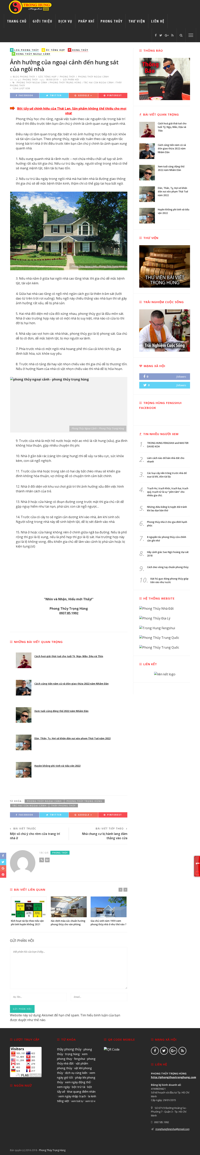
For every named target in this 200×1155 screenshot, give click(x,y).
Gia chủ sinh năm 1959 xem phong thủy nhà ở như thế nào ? (108, 922)
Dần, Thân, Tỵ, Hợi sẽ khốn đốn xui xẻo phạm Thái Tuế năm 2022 (72, 738)
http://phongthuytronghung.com (173, 1077)
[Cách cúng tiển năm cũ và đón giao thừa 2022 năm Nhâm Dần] (23, 688)
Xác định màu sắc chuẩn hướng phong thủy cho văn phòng (68, 922)
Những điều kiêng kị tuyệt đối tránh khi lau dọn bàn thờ (167, 508)
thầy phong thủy (63, 805)
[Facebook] (156, 35)
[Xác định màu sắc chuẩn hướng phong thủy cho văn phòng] (69, 907)
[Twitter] (160, 35)
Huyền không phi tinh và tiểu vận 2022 (57, 765)
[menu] (190, 35)
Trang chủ (17, 21)
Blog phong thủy (24, 76)
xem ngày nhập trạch (72, 1096)
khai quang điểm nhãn (81, 1091)
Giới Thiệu (42, 21)
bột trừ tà (78, 1087)
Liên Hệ (157, 21)
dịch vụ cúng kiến (76, 1073)
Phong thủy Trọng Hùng (65, 82)
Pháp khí (86, 21)
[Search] (181, 35)
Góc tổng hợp (47, 76)
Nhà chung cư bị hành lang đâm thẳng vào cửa (104, 836)
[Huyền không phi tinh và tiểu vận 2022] (23, 770)
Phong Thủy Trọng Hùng (52, 1150)
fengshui (79, 1059)
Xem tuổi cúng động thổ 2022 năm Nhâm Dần (61, 711)
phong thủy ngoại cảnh (32, 82)
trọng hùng (72, 1054)
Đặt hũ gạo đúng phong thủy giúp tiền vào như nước (169, 580)
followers (181, 376)
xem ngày (63, 1087)
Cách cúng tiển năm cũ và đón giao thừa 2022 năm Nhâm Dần (71, 683)
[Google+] (166, 35)
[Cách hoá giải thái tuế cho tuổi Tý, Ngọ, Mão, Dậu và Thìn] (23, 660)
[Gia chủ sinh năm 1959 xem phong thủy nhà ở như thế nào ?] (109, 907)
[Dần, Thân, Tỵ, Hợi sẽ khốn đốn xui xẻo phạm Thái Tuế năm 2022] (23, 742)
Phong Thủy (111, 21)
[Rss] (172, 35)
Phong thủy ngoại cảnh (93, 76)
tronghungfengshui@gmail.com (172, 1129)
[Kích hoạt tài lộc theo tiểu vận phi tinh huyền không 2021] (29, 907)
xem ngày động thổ (78, 1082)
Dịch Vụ (65, 21)
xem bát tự (77, 1101)
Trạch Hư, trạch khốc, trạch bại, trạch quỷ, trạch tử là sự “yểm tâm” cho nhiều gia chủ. (167, 492)
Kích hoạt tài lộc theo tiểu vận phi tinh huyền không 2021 (27, 922)
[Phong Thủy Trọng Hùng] (30, 6)
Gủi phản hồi (71, 79)
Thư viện (137, 21)
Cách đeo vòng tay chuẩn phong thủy (167, 567)
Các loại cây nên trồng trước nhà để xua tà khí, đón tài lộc (167, 474)
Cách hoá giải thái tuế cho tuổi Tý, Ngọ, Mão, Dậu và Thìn (68, 656)
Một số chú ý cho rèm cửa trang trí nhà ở (35, 836)
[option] (29, 911)
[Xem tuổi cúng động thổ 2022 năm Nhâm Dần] (23, 715)
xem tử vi (90, 1101)
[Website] (41, 860)
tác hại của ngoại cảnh (99, 82)
